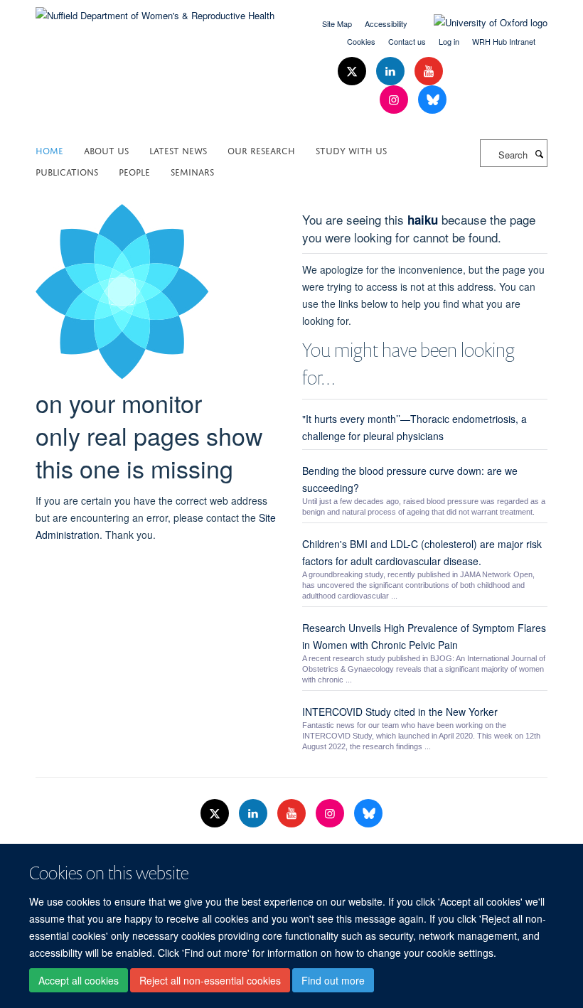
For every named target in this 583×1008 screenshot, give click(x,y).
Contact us (407, 41)
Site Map (337, 23)
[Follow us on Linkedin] (391, 71)
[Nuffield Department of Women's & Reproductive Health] (155, 10)
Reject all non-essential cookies (210, 980)
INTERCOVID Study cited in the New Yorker (400, 711)
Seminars (192, 171)
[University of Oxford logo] (479, 22)
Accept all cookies (78, 980)
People (134, 171)
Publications (67, 171)
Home (49, 149)
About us (106, 149)
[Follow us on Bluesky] (432, 100)
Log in (449, 41)
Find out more (333, 980)
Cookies (361, 41)
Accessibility (386, 23)
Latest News (178, 149)
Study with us (351, 149)
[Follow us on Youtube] (428, 71)
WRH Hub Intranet (503, 41)
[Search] (539, 153)
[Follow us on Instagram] (395, 100)
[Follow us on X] (353, 71)
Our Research (261, 149)
